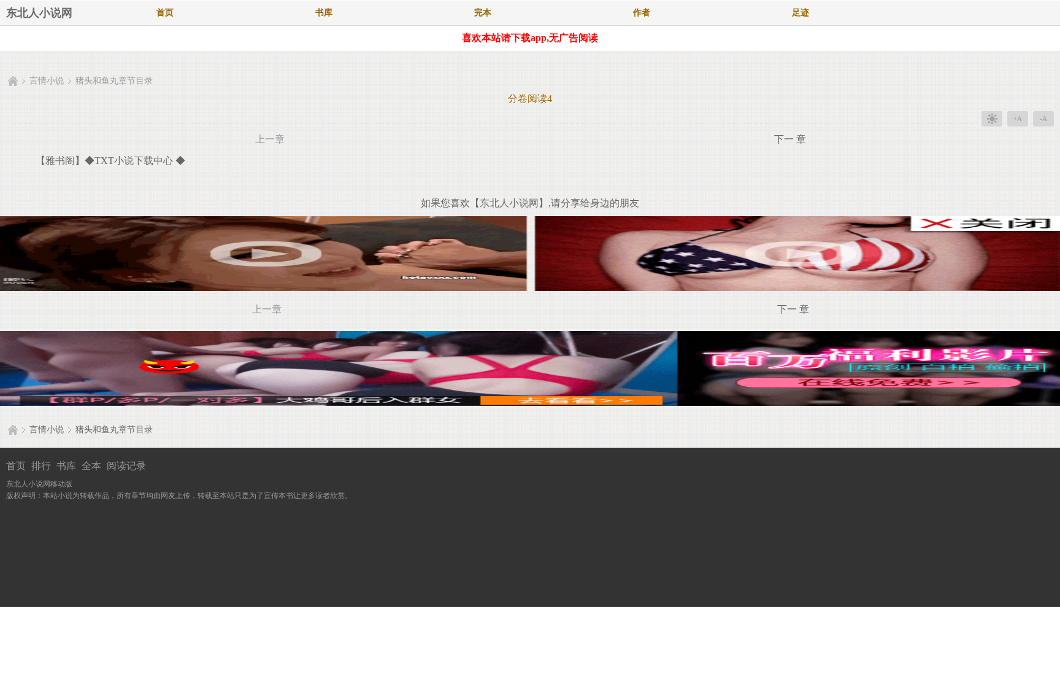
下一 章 (790, 139)
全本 (91, 466)
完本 (482, 12)
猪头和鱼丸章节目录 (114, 80)
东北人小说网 (39, 13)
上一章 (270, 139)
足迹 (800, 12)
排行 (41, 466)
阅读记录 (126, 466)
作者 (641, 12)
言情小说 (46, 80)
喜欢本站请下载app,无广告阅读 (530, 38)
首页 (165, 12)
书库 (323, 12)
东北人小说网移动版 (39, 484)
